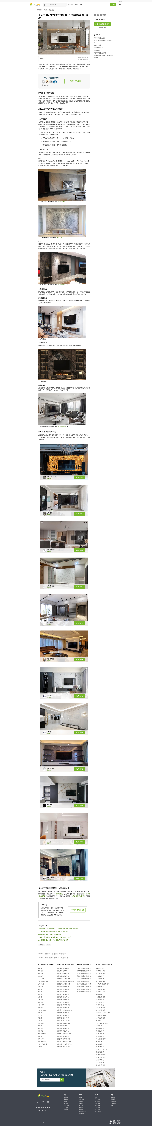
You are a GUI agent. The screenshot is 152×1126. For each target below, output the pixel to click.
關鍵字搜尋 (81, 1113)
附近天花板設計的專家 (63, 978)
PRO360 (39, 10)
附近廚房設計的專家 (63, 997)
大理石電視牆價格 (101, 1057)
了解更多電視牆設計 (77, 910)
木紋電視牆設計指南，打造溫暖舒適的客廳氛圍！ (54, 940)
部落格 (65, 1102)
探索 (81, 4)
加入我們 (66, 1104)
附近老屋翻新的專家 (63, 971)
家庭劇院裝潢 (42, 1033)
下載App (120, 1)
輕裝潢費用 (99, 994)
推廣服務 (97, 1105)
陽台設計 (40, 999)
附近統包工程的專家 (63, 976)
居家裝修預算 (100, 1002)
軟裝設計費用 (100, 1028)
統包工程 (40, 976)
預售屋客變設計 (42, 1044)
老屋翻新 (40, 971)
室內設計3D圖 (42, 1010)
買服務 (80, 1098)
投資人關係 (66, 1105)
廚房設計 (40, 997)
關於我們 (66, 1098)
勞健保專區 (98, 1112)
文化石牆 (40, 1028)
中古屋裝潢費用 (100, 989)
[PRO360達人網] (38, 1102)
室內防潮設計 (42, 1041)
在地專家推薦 (82, 1112)
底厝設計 (49, 695)
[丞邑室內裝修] (64, 756)
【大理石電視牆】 (58, 894)
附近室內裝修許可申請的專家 (65, 981)
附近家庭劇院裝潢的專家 (64, 1033)
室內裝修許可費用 (101, 1015)
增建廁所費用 (100, 1046)
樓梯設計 (40, 1012)
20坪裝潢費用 (100, 968)
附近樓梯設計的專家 (63, 1012)
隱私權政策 (113, 1102)
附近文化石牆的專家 (63, 1028)
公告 (112, 1105)
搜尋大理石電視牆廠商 (102, 24)
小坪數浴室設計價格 (102, 1023)
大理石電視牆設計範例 (100, 53)
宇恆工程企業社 (51, 476)
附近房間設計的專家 (63, 994)
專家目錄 (81, 1110)
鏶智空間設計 (51, 659)
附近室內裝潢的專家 (63, 973)
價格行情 (81, 1105)
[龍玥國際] (64, 501)
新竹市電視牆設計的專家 (84, 984)
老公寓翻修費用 (100, 981)
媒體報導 (66, 1100)
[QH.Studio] (64, 829)
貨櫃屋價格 (99, 1044)
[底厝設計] (64, 683)
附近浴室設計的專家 (63, 989)
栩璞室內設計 (51, 586)
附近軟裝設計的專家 (63, 992)
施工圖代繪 (41, 1039)
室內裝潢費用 (100, 999)
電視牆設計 (62, 954)
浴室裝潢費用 (100, 1026)
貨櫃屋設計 (41, 1005)
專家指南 (97, 1104)
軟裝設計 (40, 992)
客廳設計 (55, 954)
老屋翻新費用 (100, 978)
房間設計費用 (100, 1031)
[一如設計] (64, 719)
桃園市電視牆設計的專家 (84, 976)
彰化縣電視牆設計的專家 (84, 992)
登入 (121, 4)
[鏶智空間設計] (64, 646)
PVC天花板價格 (100, 1007)
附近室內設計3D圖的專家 (64, 1010)
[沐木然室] (64, 792)
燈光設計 (40, 1015)
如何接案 (97, 1102)
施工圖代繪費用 (100, 973)
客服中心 (113, 1098)
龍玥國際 (49, 513)
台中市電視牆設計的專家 (84, 973)
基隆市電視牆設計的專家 (84, 989)
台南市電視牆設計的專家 (84, 981)
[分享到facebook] (95, 15)
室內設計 (48, 954)
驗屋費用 (98, 1020)
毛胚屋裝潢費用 (100, 997)
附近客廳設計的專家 (63, 1026)
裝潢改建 (51, 10)
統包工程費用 (100, 1005)
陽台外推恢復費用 (101, 1039)
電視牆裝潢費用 (100, 1054)
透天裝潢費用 (100, 986)
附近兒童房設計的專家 (63, 1020)
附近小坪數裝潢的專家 (63, 984)
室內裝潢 (40, 973)
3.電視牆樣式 (97, 50)
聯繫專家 (49, 478)
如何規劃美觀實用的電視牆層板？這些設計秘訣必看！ (55, 937)
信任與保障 (113, 1104)
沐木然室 (49, 804)
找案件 (97, 1098)
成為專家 (113, 4)
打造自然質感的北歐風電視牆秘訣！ (49, 934)
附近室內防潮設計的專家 (64, 1041)
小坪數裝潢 (41, 984)
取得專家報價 (79, 550)
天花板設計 (41, 978)
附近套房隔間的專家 (63, 1031)
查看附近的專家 (75, 81)
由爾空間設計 (51, 877)
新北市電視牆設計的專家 (84, 971)
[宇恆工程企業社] (64, 462)
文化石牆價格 (100, 1062)
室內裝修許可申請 (43, 981)
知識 (45, 10)
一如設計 (49, 732)
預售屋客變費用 (100, 1065)
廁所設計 (40, 1007)
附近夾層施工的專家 (63, 1002)
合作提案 (66, 1108)
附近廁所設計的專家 (63, 1007)
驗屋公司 (40, 986)
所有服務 (81, 1104)
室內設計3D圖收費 (101, 1049)
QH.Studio (50, 841)
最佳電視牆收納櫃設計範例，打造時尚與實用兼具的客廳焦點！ (58, 929)
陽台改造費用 (100, 1036)
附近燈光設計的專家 (63, 1015)
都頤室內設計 (51, 549)
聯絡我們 (66, 1110)
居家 (46, 958)
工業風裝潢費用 (100, 971)
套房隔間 (40, 1031)
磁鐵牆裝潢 (41, 1046)
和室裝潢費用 (100, 1052)
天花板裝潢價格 (100, 1010)
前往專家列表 (79, 477)
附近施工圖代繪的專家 (63, 1039)
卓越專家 (97, 1108)
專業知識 (81, 1108)
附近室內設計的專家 (63, 968)
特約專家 (97, 1110)
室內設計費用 (100, 976)
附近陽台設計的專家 (63, 999)
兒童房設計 (41, 1020)
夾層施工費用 (100, 1041)
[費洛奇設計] (64, 610)
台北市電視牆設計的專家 (84, 968)
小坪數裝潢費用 (100, 1018)
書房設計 (40, 1036)
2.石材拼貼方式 (98, 47)
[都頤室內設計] (64, 537)
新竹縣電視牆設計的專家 (84, 986)
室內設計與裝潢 (54, 958)
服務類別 (70, 4)
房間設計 (40, 994)
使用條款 (113, 1100)
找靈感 (76, 4)
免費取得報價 (102, 27)
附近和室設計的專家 (63, 1018)
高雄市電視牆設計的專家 (84, 978)
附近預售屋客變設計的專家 (65, 1044)
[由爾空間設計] (64, 865)
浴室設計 (40, 989)
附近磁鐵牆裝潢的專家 (63, 1046)
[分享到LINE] (104, 15)
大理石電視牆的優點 (99, 38)
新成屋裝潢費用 (100, 992)
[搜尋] (64, 4)
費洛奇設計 (50, 622)
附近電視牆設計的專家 (63, 1023)
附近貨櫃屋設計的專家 (63, 1005)
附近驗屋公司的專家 (63, 986)
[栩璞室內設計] (64, 574)
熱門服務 (81, 1102)
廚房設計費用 (100, 1033)
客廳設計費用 (100, 1060)
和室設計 (40, 1018)
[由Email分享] (98, 15)
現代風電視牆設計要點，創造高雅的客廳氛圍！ (53, 931)
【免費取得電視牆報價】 (77, 896)
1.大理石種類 (97, 45)
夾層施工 (40, 1002)
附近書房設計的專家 (63, 1036)
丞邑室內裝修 (51, 768)
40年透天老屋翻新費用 (102, 984)
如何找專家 (81, 1100)
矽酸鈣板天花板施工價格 (103, 1012)
